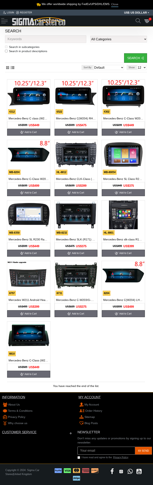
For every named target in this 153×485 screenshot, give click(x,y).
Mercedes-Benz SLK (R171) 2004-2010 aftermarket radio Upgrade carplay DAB (76, 239)
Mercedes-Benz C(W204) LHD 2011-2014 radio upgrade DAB (123, 300)
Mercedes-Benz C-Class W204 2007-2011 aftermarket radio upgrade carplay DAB (123, 118)
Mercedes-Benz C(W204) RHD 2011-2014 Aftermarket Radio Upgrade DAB (76, 118)
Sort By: (87, 67)
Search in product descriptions (28, 51)
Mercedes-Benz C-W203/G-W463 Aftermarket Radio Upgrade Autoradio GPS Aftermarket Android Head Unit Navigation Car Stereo (76, 300)
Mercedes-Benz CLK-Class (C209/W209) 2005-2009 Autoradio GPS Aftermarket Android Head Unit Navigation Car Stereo (76, 179)
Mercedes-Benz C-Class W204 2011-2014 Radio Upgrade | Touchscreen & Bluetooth (29, 179)
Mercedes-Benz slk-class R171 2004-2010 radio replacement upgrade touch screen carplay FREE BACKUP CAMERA (123, 239)
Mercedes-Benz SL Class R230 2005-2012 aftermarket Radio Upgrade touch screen (123, 179)
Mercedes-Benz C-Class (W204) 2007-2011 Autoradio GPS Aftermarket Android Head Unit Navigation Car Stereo (29, 360)
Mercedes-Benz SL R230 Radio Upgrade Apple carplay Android (29, 239)
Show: (131, 67)
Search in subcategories (24, 47)
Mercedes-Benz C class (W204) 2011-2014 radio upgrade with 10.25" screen (29, 118)
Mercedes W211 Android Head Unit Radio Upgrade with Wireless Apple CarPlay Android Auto (29, 300)
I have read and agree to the (104, 457)
